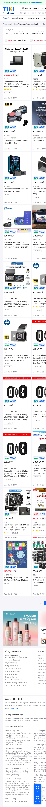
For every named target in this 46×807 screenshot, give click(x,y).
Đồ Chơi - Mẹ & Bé (12, 731)
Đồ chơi (25, 733)
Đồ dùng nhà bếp (10, 801)
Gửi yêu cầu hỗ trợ (11, 663)
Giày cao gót (38, 765)
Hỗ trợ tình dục (22, 793)
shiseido (8, 720)
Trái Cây (7, 751)
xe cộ (34, 13)
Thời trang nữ (39, 731)
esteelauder (19, 718)
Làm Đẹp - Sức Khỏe (13, 779)
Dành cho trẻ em (14, 760)
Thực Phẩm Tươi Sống (13, 749)
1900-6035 (14, 655)
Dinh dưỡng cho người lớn (17, 741)
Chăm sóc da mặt (11, 781)
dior (12, 718)
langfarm (15, 720)
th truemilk (28, 718)
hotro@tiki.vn (22, 683)
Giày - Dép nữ (40, 763)
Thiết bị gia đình (22, 801)
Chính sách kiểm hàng (12, 671)
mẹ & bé (41, 13)
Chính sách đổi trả (11, 674)
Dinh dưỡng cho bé (15, 739)
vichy (26, 720)
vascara (7, 718)
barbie (35, 718)
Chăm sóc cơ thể (15, 785)
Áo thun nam (38, 747)
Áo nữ (36, 733)
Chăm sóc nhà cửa (17, 764)
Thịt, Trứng (15, 751)
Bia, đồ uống (12, 759)
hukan (21, 720)
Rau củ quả (12, 753)
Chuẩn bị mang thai (15, 744)
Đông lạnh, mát (19, 755)
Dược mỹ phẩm (23, 795)
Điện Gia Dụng (10, 799)
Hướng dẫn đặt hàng (11, 666)
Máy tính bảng (14, 775)
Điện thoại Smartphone (12, 771)
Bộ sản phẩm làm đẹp (17, 794)
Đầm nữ (42, 733)
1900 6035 (14, 708)
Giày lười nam (38, 778)
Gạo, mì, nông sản (15, 757)
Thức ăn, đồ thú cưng (15, 762)
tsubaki (35, 720)
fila (30, 720)
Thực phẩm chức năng (16, 783)
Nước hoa (12, 793)
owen (41, 718)
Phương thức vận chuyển (13, 668)
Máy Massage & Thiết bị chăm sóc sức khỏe (18, 786)
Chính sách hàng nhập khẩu (14, 680)
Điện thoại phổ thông (15, 773)
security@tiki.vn (21, 685)
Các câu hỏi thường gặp (13, 660)
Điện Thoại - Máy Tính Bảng (16, 768)
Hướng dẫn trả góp (11, 677)
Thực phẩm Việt (22, 753)
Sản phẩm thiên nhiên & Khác (17, 788)
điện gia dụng (25, 13)
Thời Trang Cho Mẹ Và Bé (13, 733)
